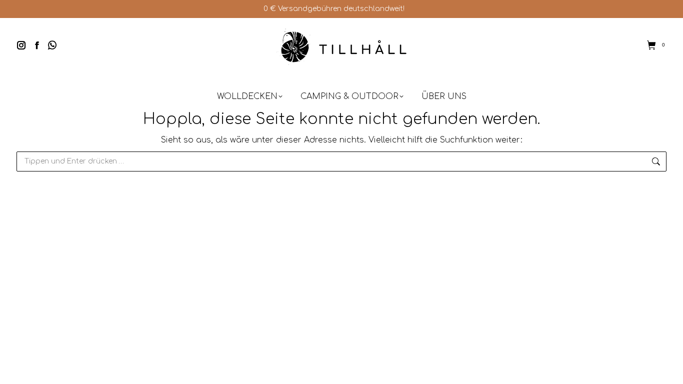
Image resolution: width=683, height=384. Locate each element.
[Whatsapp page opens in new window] (52, 45)
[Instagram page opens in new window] (21, 45)
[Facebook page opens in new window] (37, 45)
